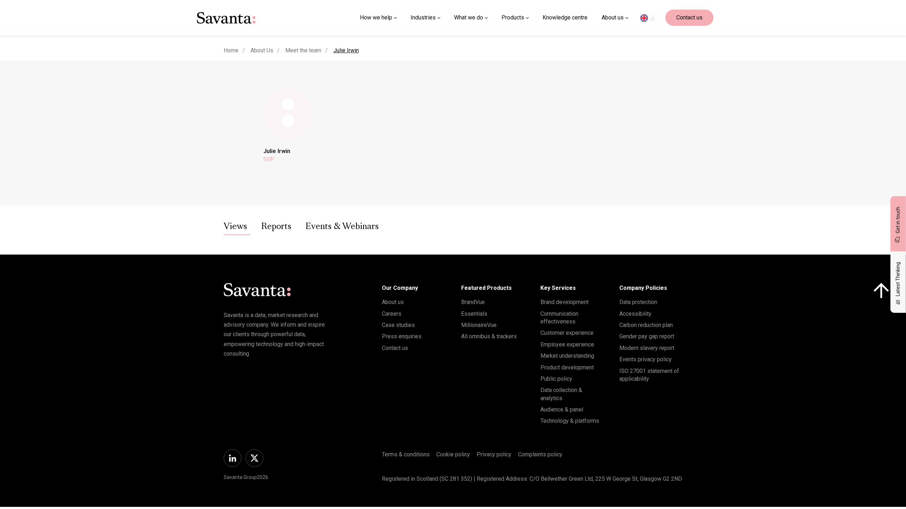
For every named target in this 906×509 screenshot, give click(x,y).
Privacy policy (494, 454)
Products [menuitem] (512, 17)
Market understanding (567, 355)
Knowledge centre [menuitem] (565, 17)
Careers (391, 313)
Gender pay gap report (646, 336)
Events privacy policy (645, 359)
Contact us (689, 17)
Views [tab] (235, 227)
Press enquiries (402, 336)
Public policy (556, 378)
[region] (647, 18)
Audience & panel (561, 409)
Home (231, 50)
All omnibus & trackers (489, 336)
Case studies (398, 325)
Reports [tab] (276, 227)
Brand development (564, 302)
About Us (262, 50)
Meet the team (303, 50)
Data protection (638, 302)
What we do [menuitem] (468, 17)
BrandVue (473, 302)
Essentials (474, 313)
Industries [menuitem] (423, 17)
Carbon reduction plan (646, 325)
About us (393, 302)
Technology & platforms (569, 420)
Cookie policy (453, 454)
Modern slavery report (646, 348)
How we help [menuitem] (376, 17)
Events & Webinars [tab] (342, 227)
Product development (567, 367)
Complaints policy (540, 454)
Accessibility (635, 313)
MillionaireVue (479, 325)
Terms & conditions (406, 454)
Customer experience (567, 332)
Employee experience (567, 344)
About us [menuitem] (613, 17)
